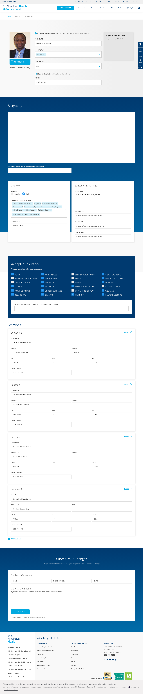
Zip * (94, 358)
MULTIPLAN (49, 287)
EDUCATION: (79, 191)
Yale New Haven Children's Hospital (19, 651)
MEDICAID (109, 283)
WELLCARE (109, 291)
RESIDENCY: (79, 222)
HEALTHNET (79, 295)
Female (17, 194)
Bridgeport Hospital (14, 647)
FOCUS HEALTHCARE (23, 283)
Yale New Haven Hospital (16, 677)
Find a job (40, 654)
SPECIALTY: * (39, 50)
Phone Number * (16, 368)
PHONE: (37, 78)
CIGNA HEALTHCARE (113, 275)
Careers (138, 2)
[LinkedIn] (113, 660)
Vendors (73, 665)
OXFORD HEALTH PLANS (84, 287)
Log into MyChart (42, 658)
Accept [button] (124, 687)
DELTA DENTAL (20, 295)
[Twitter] (107, 660)
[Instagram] (115, 660)
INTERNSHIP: (79, 211)
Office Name (15, 338)
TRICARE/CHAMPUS (22, 291)
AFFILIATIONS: (40, 62)
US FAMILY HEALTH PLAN (84, 291)
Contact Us (85, 2)
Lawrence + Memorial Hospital (17, 658)
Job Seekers (74, 650)
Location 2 (16, 384)
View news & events (43, 665)
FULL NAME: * (39, 39)
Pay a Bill (77, 2)
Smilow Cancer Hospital (15, 666)
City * (13, 358)
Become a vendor (42, 669)
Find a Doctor (65, 8)
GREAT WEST (50, 283)
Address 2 (75, 348)
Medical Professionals (128, 2)
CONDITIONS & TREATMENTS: (21, 200)
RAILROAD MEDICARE (113, 295)
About (91, 2)
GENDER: (14, 191)
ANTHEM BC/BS (51, 275)
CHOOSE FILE (19, 62)
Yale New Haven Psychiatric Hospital (19, 662)
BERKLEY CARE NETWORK (85, 275)
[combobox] (40, 214)
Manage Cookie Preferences (79, 669)
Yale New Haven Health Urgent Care (19, 669)
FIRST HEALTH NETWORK (115, 279)
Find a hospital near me (45, 647)
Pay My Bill (40, 661)
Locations (103, 8)
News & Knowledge (101, 2)
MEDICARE (19, 287)
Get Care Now (82, 8)
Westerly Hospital (13, 673)
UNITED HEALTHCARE (53, 291)
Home (9, 16)
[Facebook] (104, 660)
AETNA (17, 275)
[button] (45, 54)
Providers (74, 647)
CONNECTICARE (51, 279)
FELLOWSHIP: (79, 232)
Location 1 (16, 332)
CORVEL (78, 279)
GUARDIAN (49, 295)
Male (27, 194)
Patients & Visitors (117, 8)
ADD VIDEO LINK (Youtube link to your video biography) (26, 166)
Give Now (117, 2)
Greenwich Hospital (14, 655)
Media (73, 661)
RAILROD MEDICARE (113, 287)
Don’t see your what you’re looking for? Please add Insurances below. (36, 304)
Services (93, 8)
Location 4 (16, 489)
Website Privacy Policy (11, 690)
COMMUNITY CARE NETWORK (26, 279)
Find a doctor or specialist (46, 650)
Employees (74, 654)
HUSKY (78, 283)
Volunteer (110, 2)
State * (54, 358)
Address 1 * (15, 348)
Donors (73, 658)
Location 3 (16, 437)
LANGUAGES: (15, 221)
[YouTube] (110, 660)
